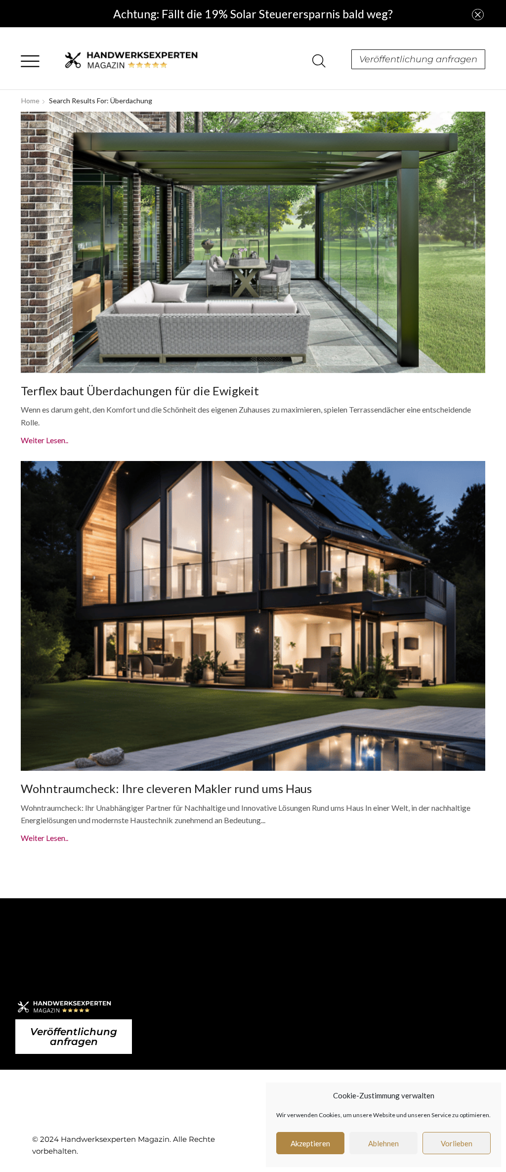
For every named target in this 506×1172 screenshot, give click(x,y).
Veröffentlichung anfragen (418, 59)
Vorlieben (456, 1143)
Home (30, 100)
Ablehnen (383, 1143)
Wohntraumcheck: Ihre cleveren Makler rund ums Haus (166, 788)
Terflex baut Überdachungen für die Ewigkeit (140, 390)
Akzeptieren (310, 1143)
